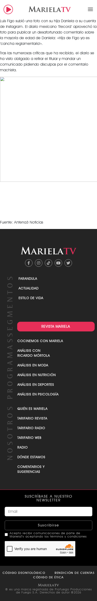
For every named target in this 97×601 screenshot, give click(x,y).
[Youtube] (58, 263)
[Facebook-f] (28, 263)
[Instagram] (38, 263)
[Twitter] (68, 263)
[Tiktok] (48, 263)
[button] (90, 9)
